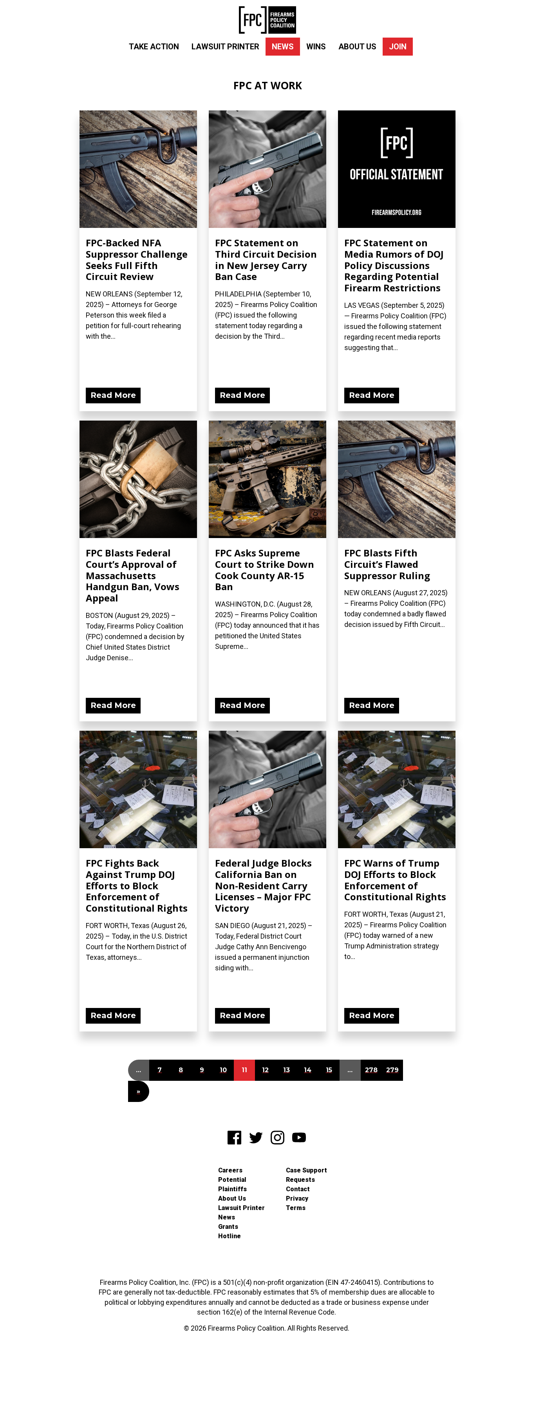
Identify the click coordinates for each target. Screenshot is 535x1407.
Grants (228, 1226)
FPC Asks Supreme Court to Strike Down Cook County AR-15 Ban (264, 569)
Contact (298, 1189)
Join (398, 46)
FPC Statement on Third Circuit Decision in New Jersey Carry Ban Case (266, 259)
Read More (113, 395)
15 (329, 1070)
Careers (230, 1170)
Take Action (154, 46)
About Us (357, 46)
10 (223, 1070)
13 (286, 1070)
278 (371, 1070)
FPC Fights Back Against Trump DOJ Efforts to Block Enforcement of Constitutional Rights (137, 885)
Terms (295, 1208)
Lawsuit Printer (225, 46)
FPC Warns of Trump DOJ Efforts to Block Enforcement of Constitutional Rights (395, 879)
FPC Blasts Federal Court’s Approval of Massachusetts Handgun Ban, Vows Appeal (132, 575)
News (283, 46)
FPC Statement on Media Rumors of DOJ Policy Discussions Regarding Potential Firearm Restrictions (394, 265)
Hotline (229, 1236)
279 (392, 1070)
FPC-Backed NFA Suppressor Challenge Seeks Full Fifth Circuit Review (137, 259)
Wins (316, 46)
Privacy (297, 1198)
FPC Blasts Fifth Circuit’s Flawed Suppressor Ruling (387, 564)
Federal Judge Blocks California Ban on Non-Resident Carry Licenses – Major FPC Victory (263, 885)
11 (244, 1070)
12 (265, 1070)
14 (307, 1070)
